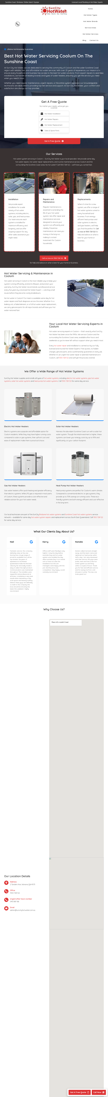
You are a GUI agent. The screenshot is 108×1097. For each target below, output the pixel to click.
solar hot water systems (20, 381)
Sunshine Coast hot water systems (78, 514)
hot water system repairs (41, 517)
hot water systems (51, 378)
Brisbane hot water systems (50, 514)
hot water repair (60, 346)
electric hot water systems (77, 378)
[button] (6, 566)
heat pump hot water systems (46, 381)
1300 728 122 (64, 358)
